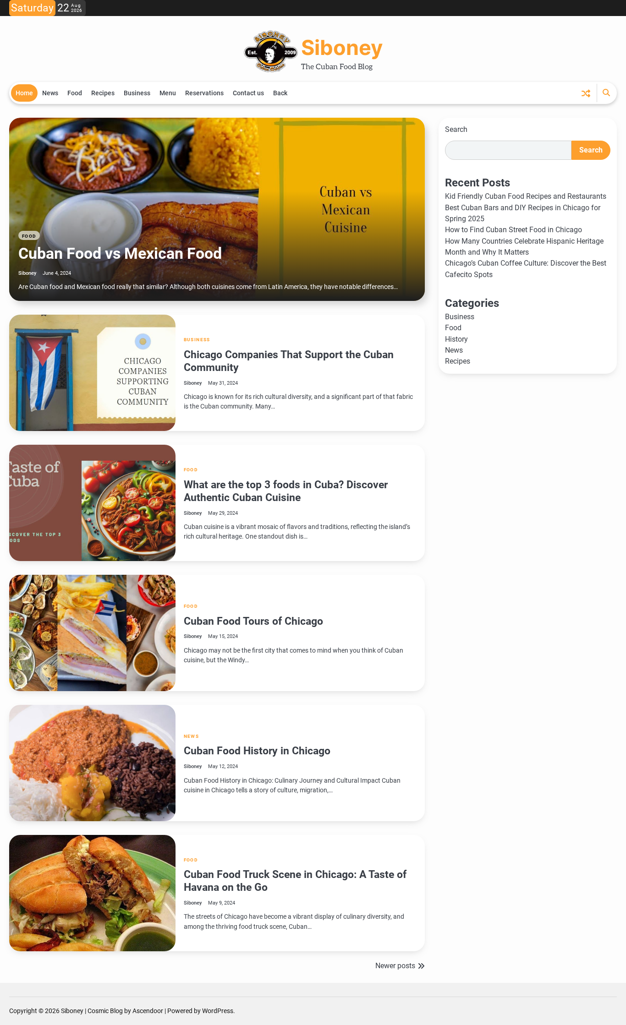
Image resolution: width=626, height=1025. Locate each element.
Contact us (248, 93)
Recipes (103, 93)
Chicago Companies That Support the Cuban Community (289, 361)
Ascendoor (147, 1010)
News (50, 93)
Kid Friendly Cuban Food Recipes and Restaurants (525, 196)
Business (137, 93)
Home (24, 93)
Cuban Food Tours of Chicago (253, 621)
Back (280, 93)
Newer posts (395, 965)
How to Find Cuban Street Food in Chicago (513, 230)
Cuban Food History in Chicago (257, 750)
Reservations (204, 93)
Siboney (342, 47)
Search (456, 129)
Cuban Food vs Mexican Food (120, 253)
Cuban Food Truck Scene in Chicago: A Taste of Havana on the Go (295, 881)
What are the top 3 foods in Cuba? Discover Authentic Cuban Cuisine (286, 491)
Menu (167, 93)
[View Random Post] (586, 93)
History (456, 339)
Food (74, 93)
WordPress (217, 1010)
